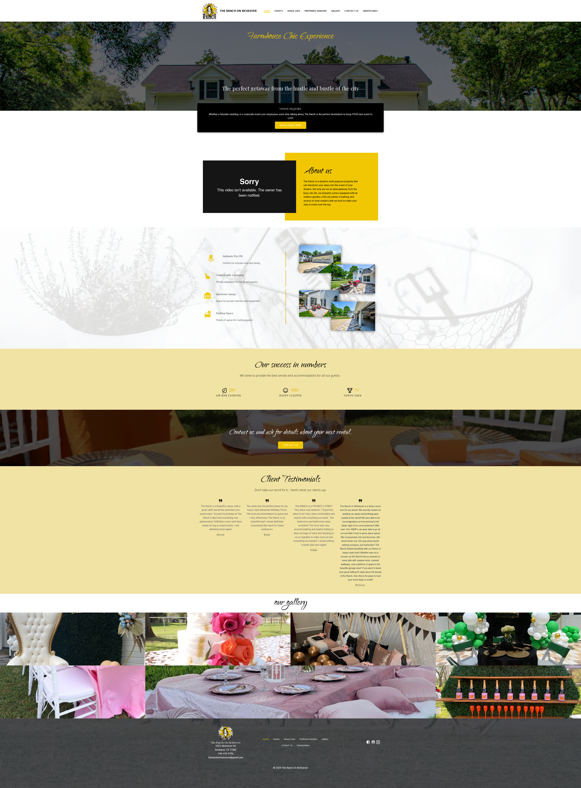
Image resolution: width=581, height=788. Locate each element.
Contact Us (351, 10)
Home (267, 10)
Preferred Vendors (316, 10)
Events (279, 10)
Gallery (335, 10)
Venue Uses (293, 10)
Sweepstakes (370, 10)
